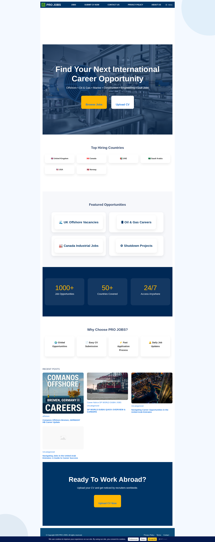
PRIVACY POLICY (135, 5)
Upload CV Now (107, 503)
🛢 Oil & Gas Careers (136, 222)
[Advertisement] (107, 27)
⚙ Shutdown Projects (136, 245)
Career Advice (93, 402)
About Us (156, 5)
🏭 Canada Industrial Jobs (79, 245)
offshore (46, 416)
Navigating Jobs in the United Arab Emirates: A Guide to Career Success (60, 457)
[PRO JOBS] (43, 5)
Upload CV (122, 104)
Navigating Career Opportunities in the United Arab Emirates (149, 411)
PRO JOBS (53, 4)
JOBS (73, 5)
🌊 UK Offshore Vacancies (79, 222)
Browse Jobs (94, 104)
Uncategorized (93, 406)
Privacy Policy (149, 535)
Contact (166, 535)
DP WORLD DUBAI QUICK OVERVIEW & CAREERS (106, 410)
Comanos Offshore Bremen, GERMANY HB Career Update (61, 421)
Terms (159, 535)
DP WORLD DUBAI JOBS (110, 402)
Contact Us (113, 5)
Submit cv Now (91, 5)
